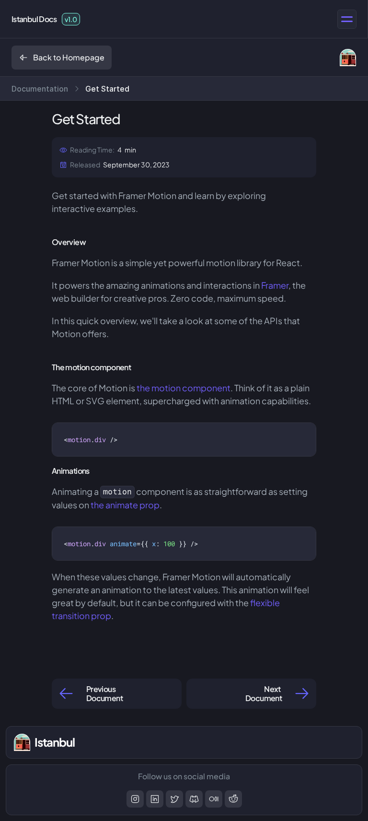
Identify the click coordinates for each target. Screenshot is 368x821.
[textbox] (91, 439)
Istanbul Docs (34, 19)
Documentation (40, 89)
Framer (274, 285)
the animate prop (125, 504)
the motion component (183, 387)
